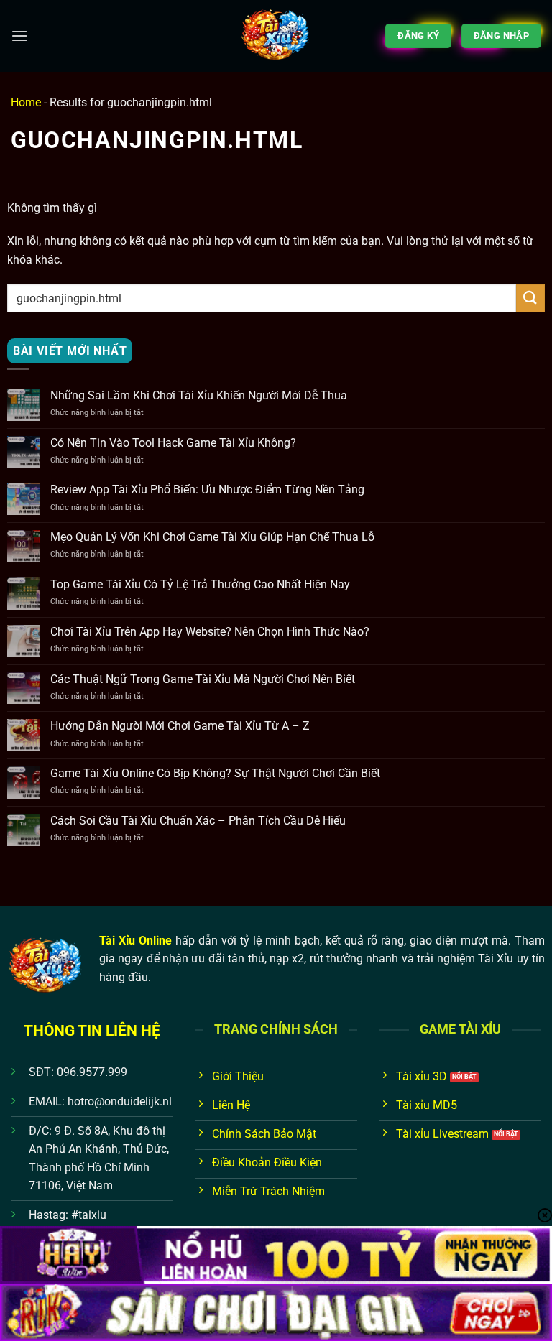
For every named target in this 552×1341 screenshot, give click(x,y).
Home (26, 102)
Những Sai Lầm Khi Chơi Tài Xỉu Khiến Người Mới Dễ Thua (198, 395)
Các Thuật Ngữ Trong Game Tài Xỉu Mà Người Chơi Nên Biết (202, 679)
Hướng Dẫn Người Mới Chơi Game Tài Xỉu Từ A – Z (180, 726)
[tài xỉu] (276, 36)
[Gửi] (530, 298)
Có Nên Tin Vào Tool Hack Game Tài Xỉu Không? (173, 443)
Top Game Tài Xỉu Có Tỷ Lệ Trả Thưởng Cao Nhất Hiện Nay (200, 584)
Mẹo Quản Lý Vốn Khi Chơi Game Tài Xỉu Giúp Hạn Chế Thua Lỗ (212, 537)
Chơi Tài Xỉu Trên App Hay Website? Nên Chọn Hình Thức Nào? (209, 632)
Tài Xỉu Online (135, 940)
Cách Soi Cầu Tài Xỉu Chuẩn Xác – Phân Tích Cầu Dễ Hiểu (198, 820)
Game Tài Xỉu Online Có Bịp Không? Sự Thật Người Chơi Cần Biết (215, 773)
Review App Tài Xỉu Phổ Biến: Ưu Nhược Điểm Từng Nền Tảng (207, 489)
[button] (19, 35)
